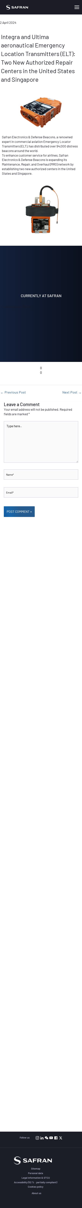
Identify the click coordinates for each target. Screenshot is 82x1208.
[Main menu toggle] (77, 7)
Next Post (72, 392)
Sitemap (35, 1168)
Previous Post (13, 392)
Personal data (35, 1173)
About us (36, 1193)
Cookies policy (35, 1186)
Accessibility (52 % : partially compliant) (35, 1182)
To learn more (41, 238)
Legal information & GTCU (36, 1177)
